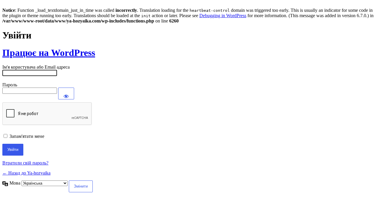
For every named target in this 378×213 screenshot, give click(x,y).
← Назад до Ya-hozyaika (26, 172)
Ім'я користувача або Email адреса (36, 67)
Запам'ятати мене (26, 136)
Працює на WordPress (48, 52)
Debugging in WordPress (222, 15)
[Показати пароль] (66, 93)
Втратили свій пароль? (25, 162)
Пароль (9, 84)
